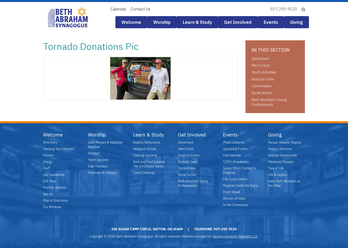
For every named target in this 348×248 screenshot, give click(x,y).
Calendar (118, 9)
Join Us (48, 194)
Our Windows (52, 207)
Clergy (47, 162)
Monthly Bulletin (54, 187)
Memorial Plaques (281, 162)
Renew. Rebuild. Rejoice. (285, 142)
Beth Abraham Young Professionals (269, 102)
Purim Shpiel (231, 192)
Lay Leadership (53, 175)
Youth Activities (264, 72)
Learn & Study (197, 22)
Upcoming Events (235, 149)
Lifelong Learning (145, 155)
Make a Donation (280, 149)
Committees (261, 86)
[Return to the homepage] (68, 17)
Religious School (144, 149)
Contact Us (140, 9)
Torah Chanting (143, 173)
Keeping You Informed (58, 149)
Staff (46, 168)
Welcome (131, 22)
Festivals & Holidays (102, 173)
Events (271, 22)
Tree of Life (276, 168)
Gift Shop (49, 181)
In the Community (235, 205)
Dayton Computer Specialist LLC (235, 236)
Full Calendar (232, 155)
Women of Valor (234, 198)
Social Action (262, 93)
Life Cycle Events (235, 179)
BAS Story (50, 142)
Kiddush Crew (263, 79)
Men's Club (186, 149)
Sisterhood (260, 58)
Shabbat (94, 153)
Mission (48, 155)
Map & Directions (55, 200)
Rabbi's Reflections (146, 142)
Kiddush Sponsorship (282, 155)
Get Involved (238, 22)
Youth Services (98, 160)
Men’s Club (261, 65)
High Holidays (98, 166)
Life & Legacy (277, 175)
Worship (162, 22)
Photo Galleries (234, 142)
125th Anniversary (236, 162)
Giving (296, 22)
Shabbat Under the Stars (240, 185)
